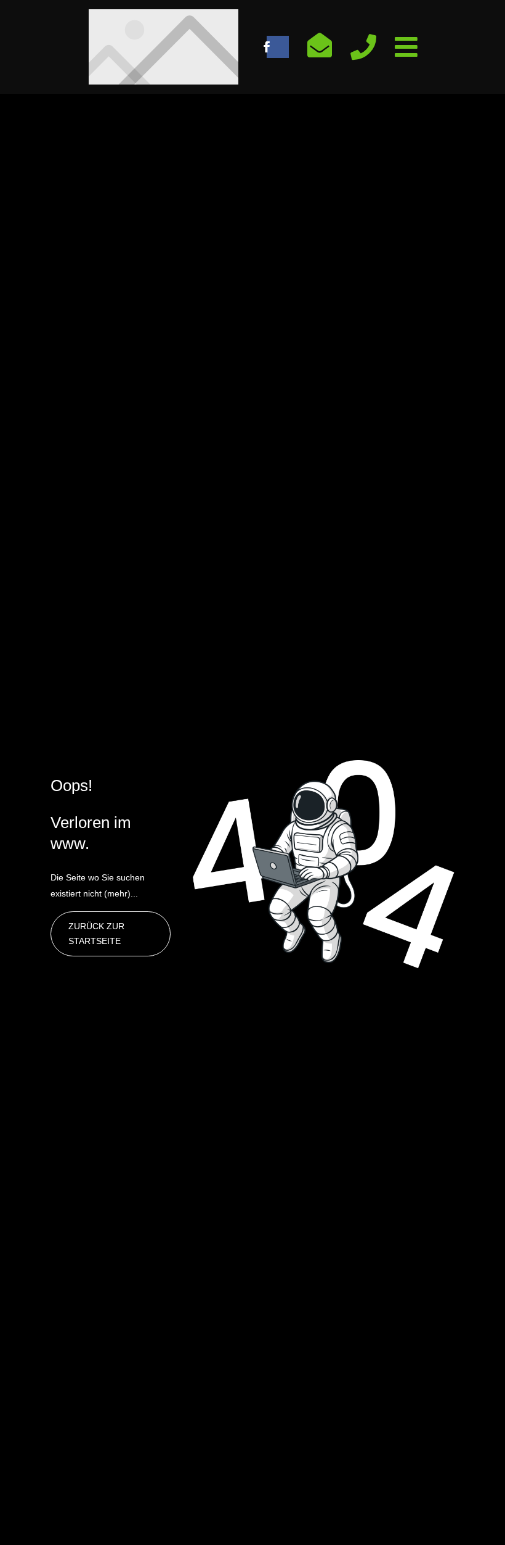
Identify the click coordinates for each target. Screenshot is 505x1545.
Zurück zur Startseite (96, 933)
